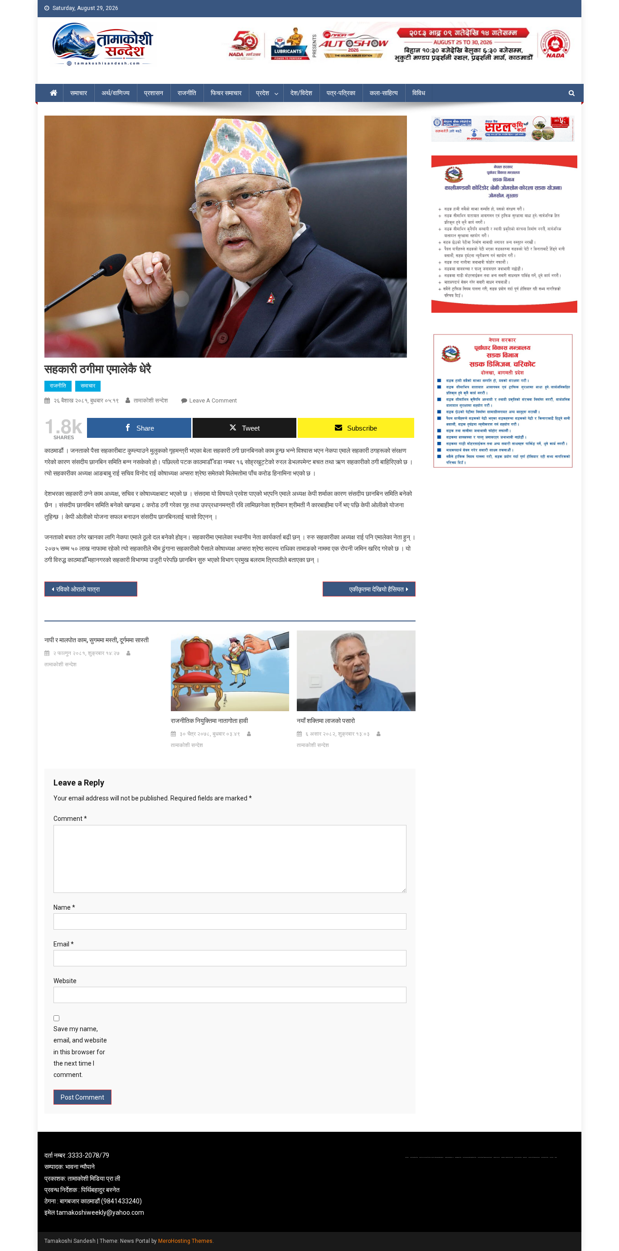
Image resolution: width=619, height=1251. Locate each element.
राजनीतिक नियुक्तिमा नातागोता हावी (209, 720)
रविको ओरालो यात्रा (78, 589)
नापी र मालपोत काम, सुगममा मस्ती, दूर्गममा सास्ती (96, 640)
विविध (418, 93)
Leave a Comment (213, 400)
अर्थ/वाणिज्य (116, 93)
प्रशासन (153, 93)
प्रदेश (262, 93)
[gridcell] (129, 1184)
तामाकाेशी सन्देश (151, 400)
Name (64, 907)
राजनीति (187, 93)
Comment (70, 818)
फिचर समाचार (226, 93)
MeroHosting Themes (185, 1241)
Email (63, 944)
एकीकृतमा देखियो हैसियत (376, 589)
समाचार (78, 93)
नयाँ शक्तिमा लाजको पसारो (326, 720)
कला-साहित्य (384, 93)
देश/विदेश (301, 93)
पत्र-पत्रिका (341, 93)
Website (65, 980)
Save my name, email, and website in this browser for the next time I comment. (80, 1051)
